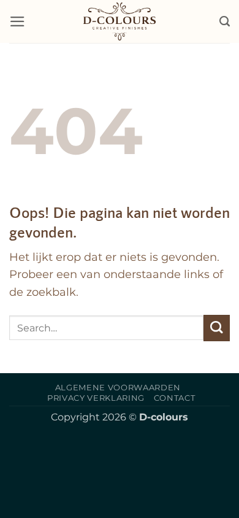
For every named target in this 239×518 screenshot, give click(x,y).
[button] (17, 21)
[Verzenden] (216, 328)
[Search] (224, 21)
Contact (174, 398)
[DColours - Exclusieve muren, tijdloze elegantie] (119, 21)
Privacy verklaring (96, 398)
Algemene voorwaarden (118, 387)
